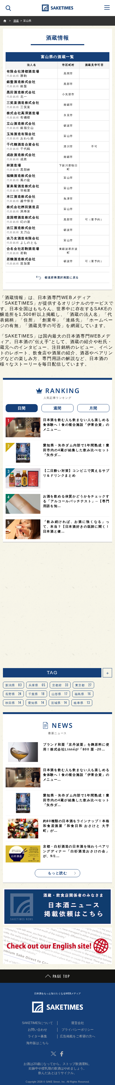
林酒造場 (14, 165)
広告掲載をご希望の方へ (77, 1036)
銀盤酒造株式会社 (21, 82)
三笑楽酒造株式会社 (23, 103)
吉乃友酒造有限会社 (23, 238)
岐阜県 (82, 702)
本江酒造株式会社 (21, 196)
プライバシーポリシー (78, 1030)
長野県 (13, 694)
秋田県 (13, 702)
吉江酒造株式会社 (21, 228)
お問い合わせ (37, 1030)
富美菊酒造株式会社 (23, 186)
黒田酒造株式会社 (21, 92)
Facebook (61, 1053)
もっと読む (57, 873)
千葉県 (36, 694)
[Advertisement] (57, 605)
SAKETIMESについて (37, 1023)
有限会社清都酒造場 (23, 71)
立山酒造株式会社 (21, 123)
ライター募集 (37, 1036)
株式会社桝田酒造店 (23, 207)
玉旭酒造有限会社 (21, 134)
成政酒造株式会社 (21, 155)
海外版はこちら (37, 1043)
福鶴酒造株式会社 (21, 176)
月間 (93, 408)
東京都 (83, 685)
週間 (57, 408)
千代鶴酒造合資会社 (23, 144)
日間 (22, 408)
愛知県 (36, 702)
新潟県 (13, 685)
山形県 (60, 694)
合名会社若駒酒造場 (23, 249)
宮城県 (59, 702)
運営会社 (77, 1023)
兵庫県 (37, 685)
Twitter (53, 1053)
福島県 (83, 694)
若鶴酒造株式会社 (21, 259)
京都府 (60, 685)
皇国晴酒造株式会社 (23, 217)
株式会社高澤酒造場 (23, 113)
